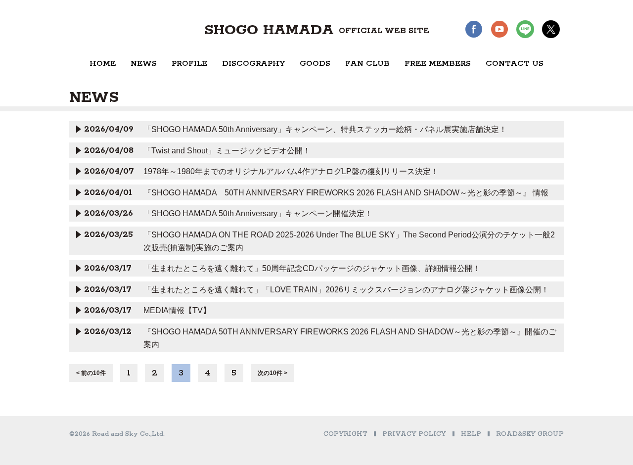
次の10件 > (272, 373)
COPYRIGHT (345, 434)
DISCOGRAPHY (253, 63)
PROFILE (189, 63)
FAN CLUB (367, 63)
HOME (103, 63)
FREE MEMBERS (438, 63)
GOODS (315, 63)
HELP (471, 434)
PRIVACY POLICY (414, 434)
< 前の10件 (91, 373)
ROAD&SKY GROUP (530, 434)
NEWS (144, 63)
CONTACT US (514, 63)
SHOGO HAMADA (316, 30)
